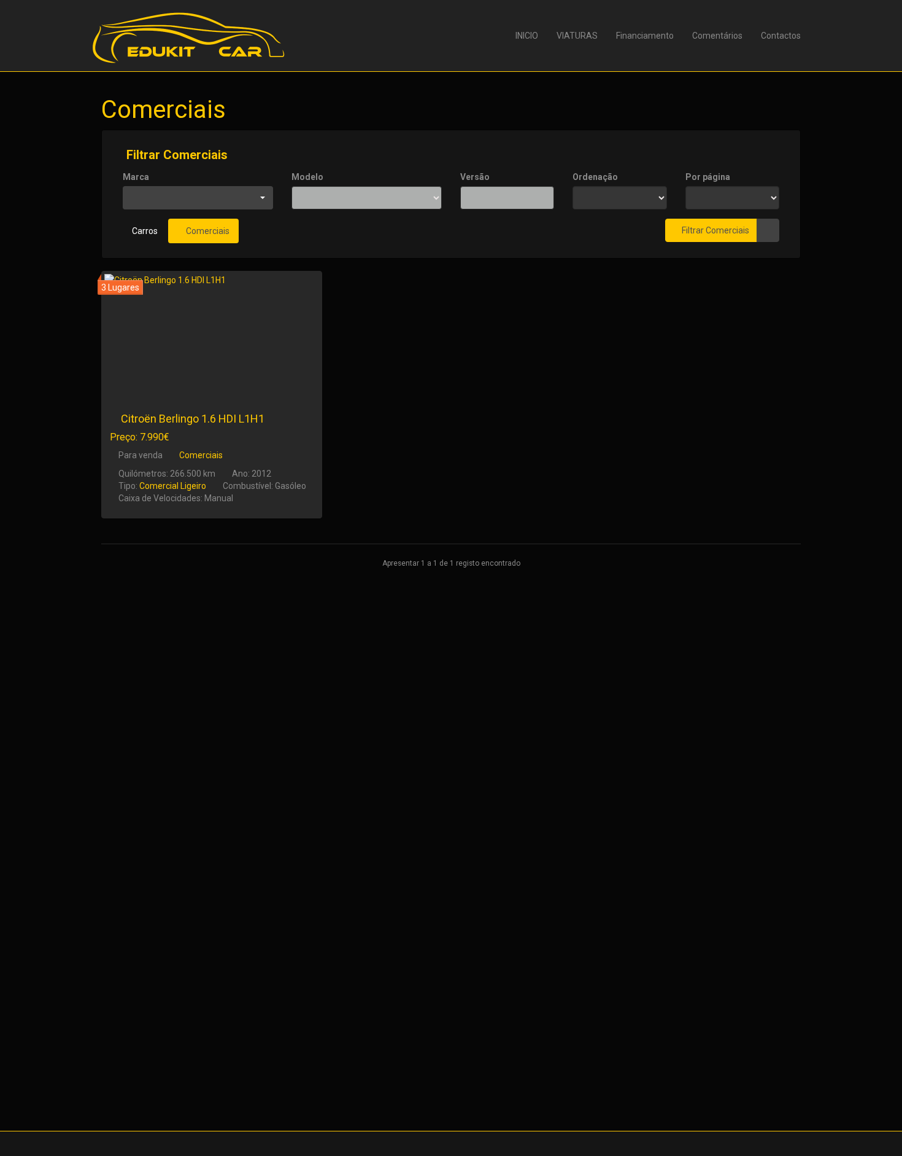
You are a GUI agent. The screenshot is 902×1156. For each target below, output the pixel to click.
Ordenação (595, 177)
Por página (707, 177)
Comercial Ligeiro (172, 486)
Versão (475, 177)
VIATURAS (577, 36)
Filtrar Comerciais (175, 155)
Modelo (307, 177)
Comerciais (206, 231)
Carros (145, 231)
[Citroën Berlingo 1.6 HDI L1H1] (211, 334)
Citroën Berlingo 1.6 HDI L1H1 (192, 418)
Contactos (781, 36)
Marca (136, 177)
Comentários (717, 36)
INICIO (526, 36)
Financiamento (645, 36)
